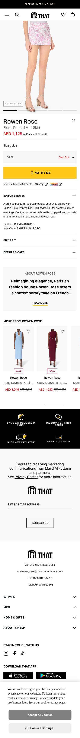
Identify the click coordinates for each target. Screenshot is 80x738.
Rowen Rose (20, 121)
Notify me (43, 173)
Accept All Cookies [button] (40, 715)
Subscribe (40, 523)
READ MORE (40, 302)
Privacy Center (26, 477)
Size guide (10, 145)
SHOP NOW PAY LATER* (40, 4)
